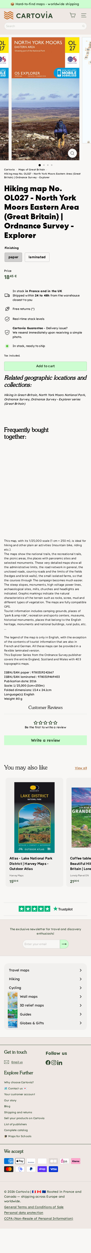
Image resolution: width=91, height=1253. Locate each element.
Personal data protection (23, 1212)
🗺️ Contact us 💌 (15, 1088)
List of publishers (15, 1124)
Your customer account (19, 1094)
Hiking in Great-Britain (20, 395)
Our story (10, 1100)
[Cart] (72, 15)
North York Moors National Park (62, 395)
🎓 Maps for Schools (17, 1136)
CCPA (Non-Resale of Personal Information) (38, 1218)
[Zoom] (72, 153)
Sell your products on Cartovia (24, 1118)
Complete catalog (16, 1130)
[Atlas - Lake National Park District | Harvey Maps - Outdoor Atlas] (34, 832)
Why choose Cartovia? (19, 1082)
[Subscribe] (64, 944)
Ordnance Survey (16, 399)
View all (81, 768)
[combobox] (45, 26)
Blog (7, 1106)
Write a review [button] (45, 740)
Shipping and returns (18, 1112)
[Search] (83, 26)
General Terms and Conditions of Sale (34, 1207)
